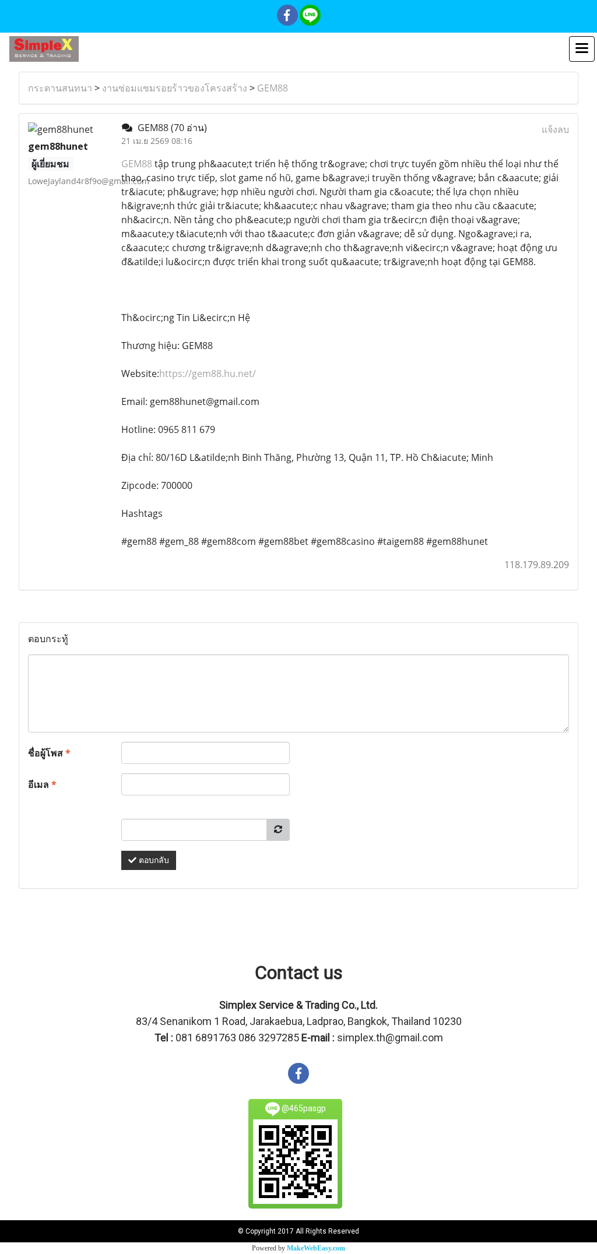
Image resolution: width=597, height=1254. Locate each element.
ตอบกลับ (152, 860)
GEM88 (272, 88)
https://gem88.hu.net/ (207, 373)
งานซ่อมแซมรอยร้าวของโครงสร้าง (174, 88)
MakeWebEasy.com (316, 1248)
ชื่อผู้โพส (49, 752)
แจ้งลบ (555, 129)
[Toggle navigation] (582, 49)
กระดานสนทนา (60, 88)
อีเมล (42, 784)
